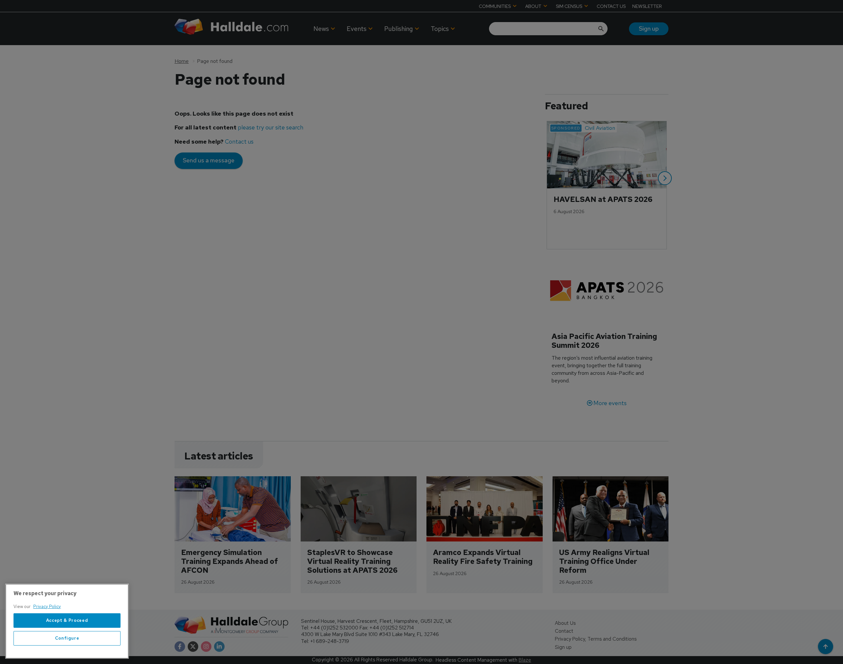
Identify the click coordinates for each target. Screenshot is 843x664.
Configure (67, 638)
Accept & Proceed (67, 620)
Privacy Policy (47, 606)
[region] (67, 621)
